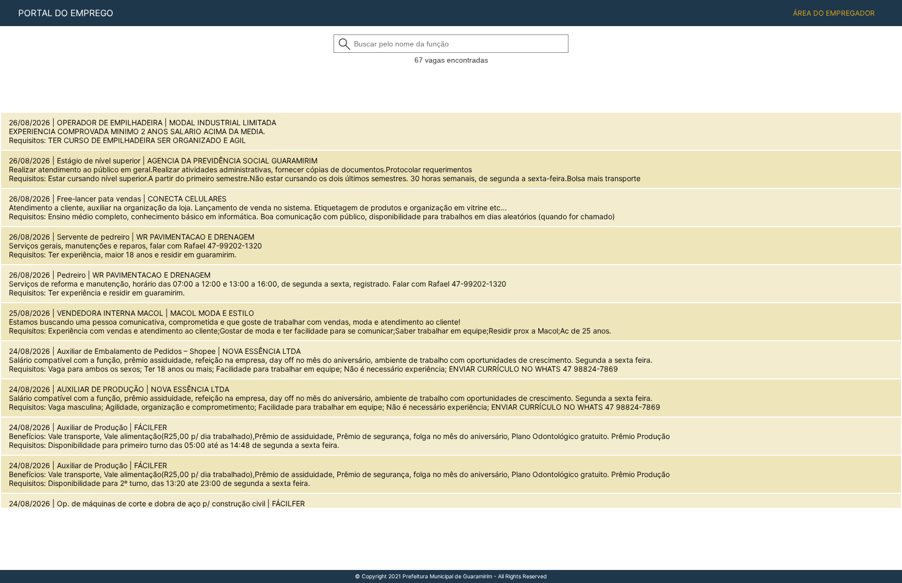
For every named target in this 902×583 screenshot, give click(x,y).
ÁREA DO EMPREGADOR (834, 13)
